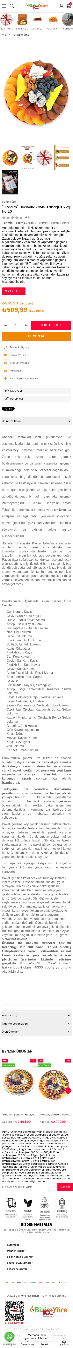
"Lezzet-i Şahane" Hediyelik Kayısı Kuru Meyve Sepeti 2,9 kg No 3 (19, 1114)
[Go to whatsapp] (9, 1336)
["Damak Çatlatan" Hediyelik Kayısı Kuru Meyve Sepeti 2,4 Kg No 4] (54, 1084)
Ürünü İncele (25, 1091)
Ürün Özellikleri (11, 421)
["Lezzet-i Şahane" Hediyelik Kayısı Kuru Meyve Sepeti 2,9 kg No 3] (19, 1084)
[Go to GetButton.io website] (9, 1344)
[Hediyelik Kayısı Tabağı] (9, 35)
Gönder (65, 1187)
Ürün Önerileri (10, 1032)
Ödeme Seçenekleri (15, 1024)
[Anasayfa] (5, 35)
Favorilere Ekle (18, 1091)
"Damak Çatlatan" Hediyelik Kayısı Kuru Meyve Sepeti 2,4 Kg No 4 (54, 1114)
